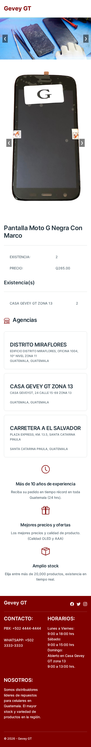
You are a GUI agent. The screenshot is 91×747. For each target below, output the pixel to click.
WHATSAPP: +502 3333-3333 (19, 642)
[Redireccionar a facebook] (72, 603)
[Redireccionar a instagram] (85, 603)
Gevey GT (17, 8)
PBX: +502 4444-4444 (22, 628)
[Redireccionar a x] (79, 603)
